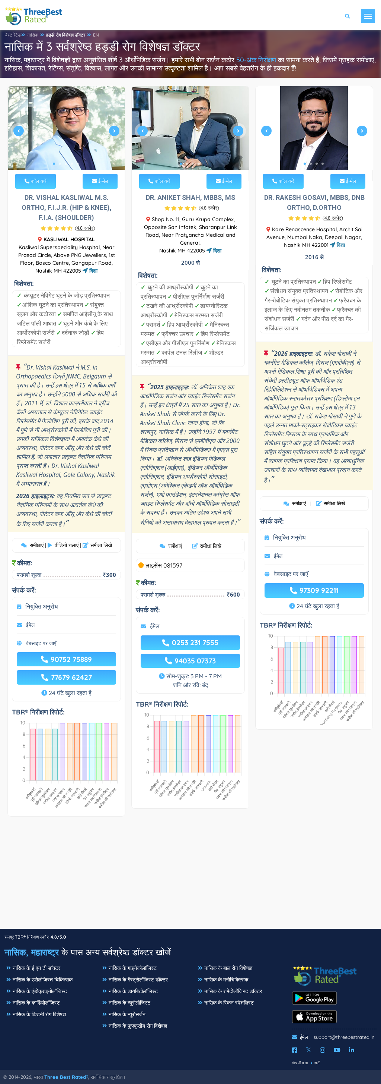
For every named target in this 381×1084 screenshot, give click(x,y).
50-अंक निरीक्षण (256, 60)
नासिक (32, 35)
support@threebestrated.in (344, 1037)
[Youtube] (337, 1050)
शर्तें (317, 1063)
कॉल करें (38, 181)
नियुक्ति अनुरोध (41, 606)
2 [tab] (60, 164)
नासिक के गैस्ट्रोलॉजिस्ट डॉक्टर (138, 979)
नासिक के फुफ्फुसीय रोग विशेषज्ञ (138, 1025)
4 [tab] (72, 164)
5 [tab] (78, 164)
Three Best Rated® (66, 1077)
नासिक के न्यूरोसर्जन (127, 1014)
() (85, 228)
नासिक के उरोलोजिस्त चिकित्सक (43, 979)
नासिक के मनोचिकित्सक (226, 979)
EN (96, 35)
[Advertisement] (190, 876)
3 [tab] (66, 164)
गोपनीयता (300, 1063)
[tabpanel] (66, 133)
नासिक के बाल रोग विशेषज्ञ (228, 968)
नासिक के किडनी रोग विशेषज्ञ (39, 1014)
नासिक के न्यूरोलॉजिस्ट (129, 1002)
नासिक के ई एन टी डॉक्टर (36, 968)
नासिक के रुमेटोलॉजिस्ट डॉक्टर (233, 991)
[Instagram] (322, 1050)
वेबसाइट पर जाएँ (41, 643)
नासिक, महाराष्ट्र (31, 952)
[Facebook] (294, 1050)
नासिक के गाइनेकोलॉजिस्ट (133, 968)
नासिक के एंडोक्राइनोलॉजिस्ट (40, 991)
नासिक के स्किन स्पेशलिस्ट (229, 1002)
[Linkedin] (351, 1050)
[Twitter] (308, 1050)
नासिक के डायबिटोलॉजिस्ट (133, 991)
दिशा (92, 270)
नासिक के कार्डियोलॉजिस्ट (36, 1002)
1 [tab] (54, 164)
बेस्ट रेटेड (12, 35)
